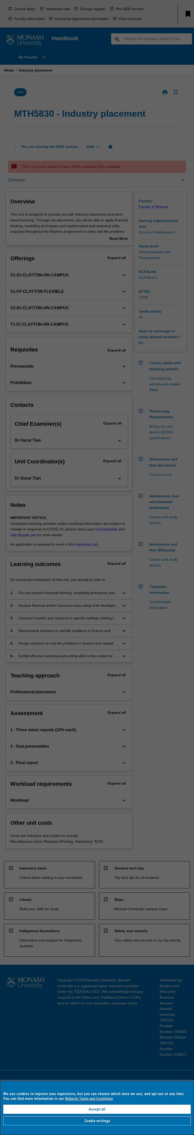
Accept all (97, 1109)
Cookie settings (97, 1121)
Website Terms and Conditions (89, 1098)
